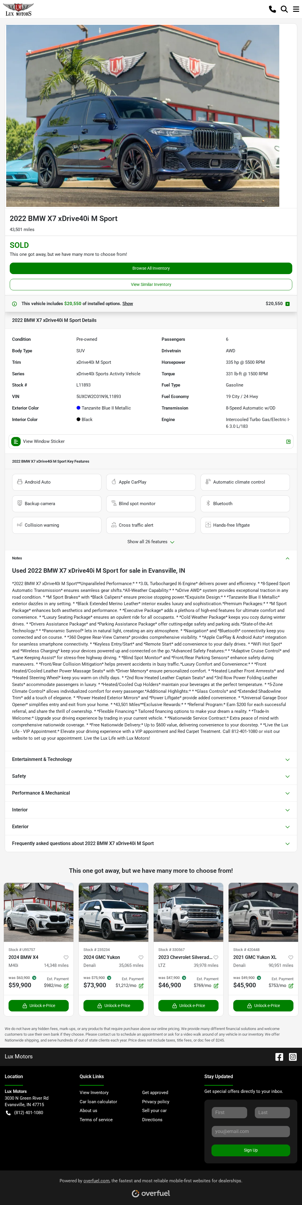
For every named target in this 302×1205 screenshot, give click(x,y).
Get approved (155, 1092)
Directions (152, 1119)
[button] (272, 9)
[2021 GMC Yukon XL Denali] (263, 912)
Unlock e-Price (42, 1005)
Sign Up (251, 1150)
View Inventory (94, 1092)
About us (88, 1110)
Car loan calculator (98, 1101)
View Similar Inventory (151, 284)
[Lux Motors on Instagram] (290, 1056)
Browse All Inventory (151, 268)
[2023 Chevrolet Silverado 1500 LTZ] (188, 912)
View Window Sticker (44, 441)
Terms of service (96, 1119)
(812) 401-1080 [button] (28, 1112)
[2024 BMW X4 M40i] (38, 912)
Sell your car (154, 1110)
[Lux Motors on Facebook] (277, 1056)
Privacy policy (155, 1101)
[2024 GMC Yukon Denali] (113, 912)
